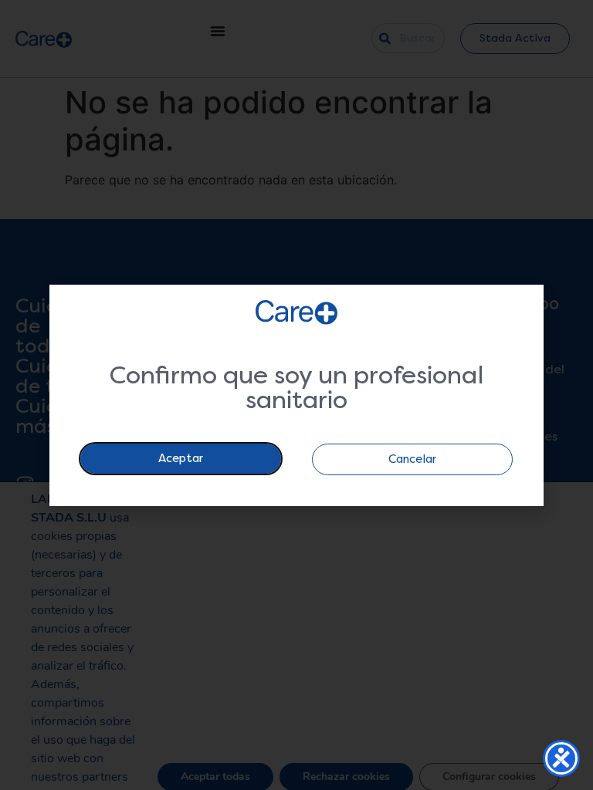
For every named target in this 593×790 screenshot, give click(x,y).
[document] (296, 395)
